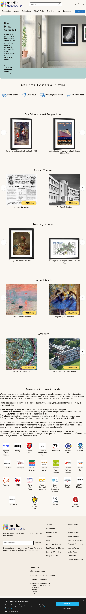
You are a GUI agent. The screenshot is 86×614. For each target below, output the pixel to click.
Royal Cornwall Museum (42, 487)
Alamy (17, 451)
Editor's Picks (39, 11)
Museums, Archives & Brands (43, 389)
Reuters (6, 485)
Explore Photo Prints (8, 69)
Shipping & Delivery (75, 540)
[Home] (14, 7)
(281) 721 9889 (38, 571)
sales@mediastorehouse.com (44, 575)
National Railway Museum (68, 470)
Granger (20, 468)
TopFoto (55, 504)
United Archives (75, 505)
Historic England (32, 469)
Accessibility (73, 525)
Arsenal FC (29, 452)
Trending (50, 11)
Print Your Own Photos (55, 548)
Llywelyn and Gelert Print (21, 261)
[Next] (82, 132)
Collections (26, 11)
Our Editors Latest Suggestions (43, 114)
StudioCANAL (12, 504)
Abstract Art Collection (21, 371)
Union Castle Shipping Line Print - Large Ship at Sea (64, 152)
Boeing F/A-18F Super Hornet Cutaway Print (64, 262)
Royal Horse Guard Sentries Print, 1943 (21, 151)
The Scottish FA (34, 506)
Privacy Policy (73, 532)
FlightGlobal (7, 468)
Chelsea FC (68, 452)
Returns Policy (73, 536)
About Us (49, 525)
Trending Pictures (43, 224)
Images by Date (52, 556)
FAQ (69, 529)
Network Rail (80, 469)
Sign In (80, 11)
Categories (43, 334)
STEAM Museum (79, 486)
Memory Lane (44, 469)
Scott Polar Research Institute (55, 488)
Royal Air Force (30, 487)
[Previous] (4, 132)
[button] (29, 611)
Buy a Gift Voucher (53, 552)
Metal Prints (72, 552)
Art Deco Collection (64, 207)
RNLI (18, 485)
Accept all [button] (67, 603)
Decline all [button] (67, 609)
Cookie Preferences (75, 560)
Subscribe (38, 543)
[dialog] (43, 606)
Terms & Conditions (75, 544)
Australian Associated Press (42, 453)
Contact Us (34, 567)
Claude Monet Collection (21, 317)
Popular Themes (43, 170)
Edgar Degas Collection (64, 317)
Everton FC (80, 452)
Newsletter (72, 556)
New (58, 11)
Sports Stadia (67, 486)
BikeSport (56, 451)
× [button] (83, 600)
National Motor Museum (56, 470)
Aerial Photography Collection (64, 371)
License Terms (73, 548)
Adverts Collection (21, 207)
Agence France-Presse (6, 453)
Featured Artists (43, 280)
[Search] (59, 4)
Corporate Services (53, 544)
